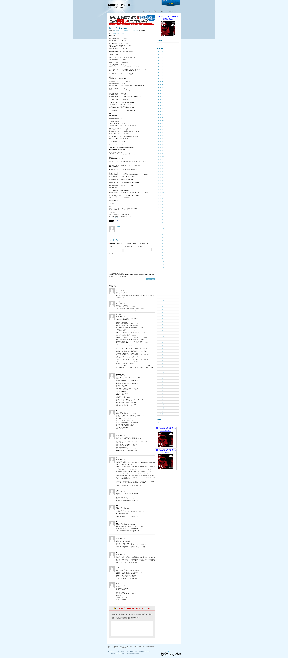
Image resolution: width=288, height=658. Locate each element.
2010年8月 (160, 309)
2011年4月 (160, 285)
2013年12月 (161, 189)
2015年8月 (160, 129)
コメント (111, 253)
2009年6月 (160, 351)
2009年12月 (161, 333)
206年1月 (160, 414)
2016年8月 (160, 93)
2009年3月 (160, 360)
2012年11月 (161, 228)
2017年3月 (160, 72)
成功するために (132, 30)
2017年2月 (160, 75)
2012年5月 (160, 246)
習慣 (137, 30)
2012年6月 (160, 243)
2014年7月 (160, 168)
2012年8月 (160, 237)
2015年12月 (161, 117)
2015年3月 (160, 144)
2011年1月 (160, 294)
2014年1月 (160, 186)
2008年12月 (161, 369)
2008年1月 (160, 402)
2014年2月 (160, 183)
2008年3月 (160, 396)
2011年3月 (160, 288)
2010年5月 (160, 318)
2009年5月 (160, 354)
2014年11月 (161, 156)
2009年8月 (160, 345)
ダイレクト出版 (120, 33)
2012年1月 (160, 258)
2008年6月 (160, 387)
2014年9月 (160, 162)
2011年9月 (160, 270)
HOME (138, 11)
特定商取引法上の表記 (126, 646)
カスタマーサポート (150, 646)
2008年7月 (160, 384)
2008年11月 (161, 372)
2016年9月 (160, 90)
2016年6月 (160, 99)
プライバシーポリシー (139, 646)
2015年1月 (160, 150)
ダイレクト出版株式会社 (114, 646)
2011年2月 (160, 291)
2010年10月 (161, 303)
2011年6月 (160, 279)
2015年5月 (160, 138)
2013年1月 (160, 222)
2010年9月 (160, 306)
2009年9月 (160, 342)
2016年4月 (160, 105)
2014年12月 (161, 153)
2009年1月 (160, 366)
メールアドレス (128, 247)
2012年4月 (160, 249)
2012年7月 (160, 240)
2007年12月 (161, 405)
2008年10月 (161, 375)
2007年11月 (161, 408)
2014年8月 (160, 165)
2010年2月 (160, 327)
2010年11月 (161, 300)
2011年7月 (160, 276)
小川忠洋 (114, 33)
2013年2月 (160, 219)
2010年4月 (160, 321)
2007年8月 (160, 411)
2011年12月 (161, 261)
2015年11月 (161, 120)
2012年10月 (161, 231)
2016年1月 (160, 114)
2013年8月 (160, 201)
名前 (110, 247)
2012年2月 (160, 255)
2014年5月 (160, 174)
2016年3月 (160, 108)
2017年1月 (160, 78)
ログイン (160, 422)
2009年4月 (160, 357)
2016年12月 (161, 81)
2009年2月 (160, 363)
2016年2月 (160, 111)
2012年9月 (160, 234)
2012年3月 (160, 252)
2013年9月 (160, 198)
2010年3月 (160, 324)
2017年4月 (160, 69)
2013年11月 (161, 192)
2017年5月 (160, 66)
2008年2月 (160, 399)
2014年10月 (161, 159)
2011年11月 (161, 264)
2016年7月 (160, 96)
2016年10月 (161, 87)
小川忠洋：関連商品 (123, 30)
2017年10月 (161, 51)
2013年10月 (161, 195)
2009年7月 (160, 348)
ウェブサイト (141, 246)
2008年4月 (160, 393)
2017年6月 (160, 63)
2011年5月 (160, 282)
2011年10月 (161, 267)
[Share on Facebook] (117, 221)
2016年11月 (161, 84)
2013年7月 (160, 204)
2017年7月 (160, 60)
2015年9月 (160, 126)
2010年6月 (160, 315)
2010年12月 (161, 297)
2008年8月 (160, 381)
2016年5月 (160, 102)
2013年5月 (160, 210)
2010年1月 (160, 330)
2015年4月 (160, 141)
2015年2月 (160, 147)
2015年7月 (160, 132)
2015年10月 (161, 123)
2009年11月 (161, 336)
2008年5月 (160, 390)
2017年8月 (160, 57)
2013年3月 (160, 216)
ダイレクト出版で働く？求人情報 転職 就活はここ (120, 647)
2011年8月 (160, 273)
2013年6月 (160, 207)
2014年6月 (160, 171)
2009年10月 (161, 339)
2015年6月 (160, 135)
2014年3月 (160, 180)
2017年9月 (160, 54)
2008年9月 (160, 378)
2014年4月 (160, 177)
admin (115, 30)
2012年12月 (161, 225)
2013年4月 (160, 213)
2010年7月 (160, 312)
